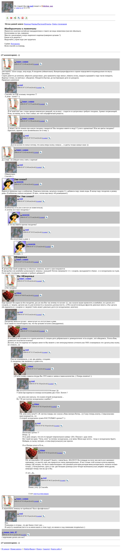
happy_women (22, 62)
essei (31, 6)
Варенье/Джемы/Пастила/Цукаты (37, 24)
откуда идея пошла (41, 494)
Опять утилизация (59, 24)
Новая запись (16, 549)
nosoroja (19, 182)
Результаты (15, 44)
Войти (26, 549)
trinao (18, 293)
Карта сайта (56, 549)
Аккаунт (46, 549)
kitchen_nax (48, 6)
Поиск (39, 549)
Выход (32, 549)
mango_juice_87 (10, 532)
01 (20, 8)
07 (23, 8)
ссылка (36, 64)
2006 (17, 8)
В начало (5, 549)
